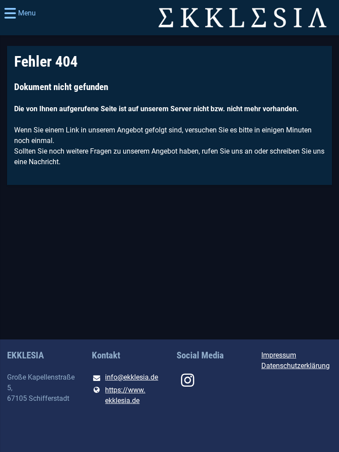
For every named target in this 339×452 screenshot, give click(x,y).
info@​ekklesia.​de (131, 377)
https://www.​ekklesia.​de (125, 395)
